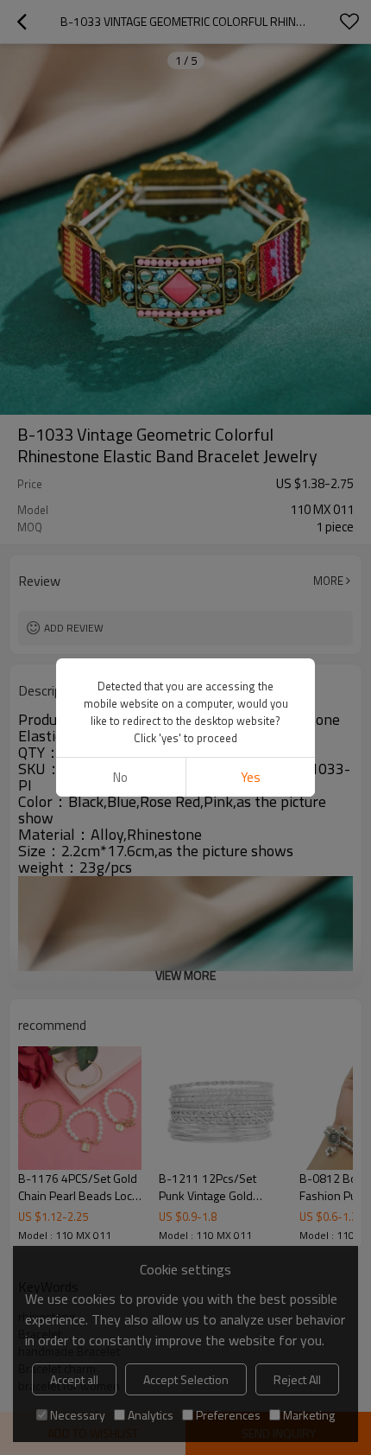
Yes (251, 777)
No (120, 777)
